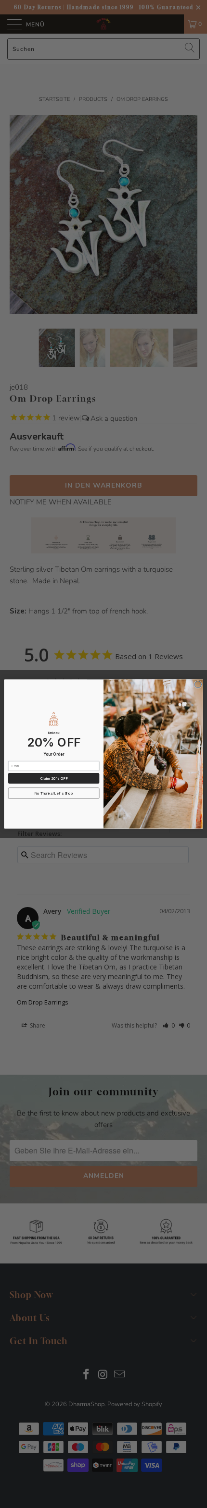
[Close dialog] (197, 684)
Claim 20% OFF (53, 778)
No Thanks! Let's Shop (54, 793)
